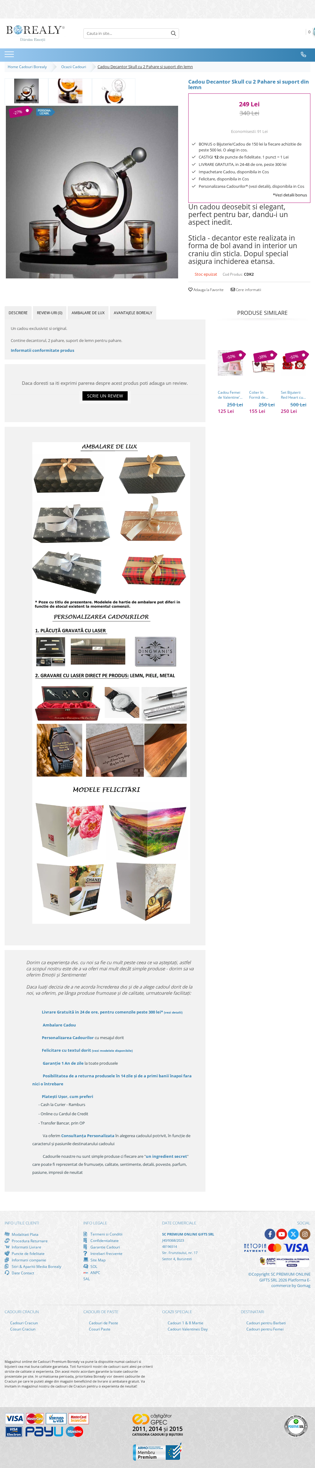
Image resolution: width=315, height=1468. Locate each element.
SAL (86, 1279)
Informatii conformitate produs (42, 350)
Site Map (98, 1259)
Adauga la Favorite (208, 289)
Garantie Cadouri (105, 1246)
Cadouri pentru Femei (264, 1329)
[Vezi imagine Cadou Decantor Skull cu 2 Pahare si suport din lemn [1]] (70, 91)
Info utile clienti (22, 1223)
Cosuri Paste (99, 1329)
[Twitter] (293, 1234)
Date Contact (22, 1272)
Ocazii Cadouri (74, 66)
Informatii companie (28, 1259)
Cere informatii (248, 289)
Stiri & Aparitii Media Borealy (36, 1266)
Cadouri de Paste (103, 1323)
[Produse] (10, 56)
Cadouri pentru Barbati (265, 1323)
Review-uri (49, 312)
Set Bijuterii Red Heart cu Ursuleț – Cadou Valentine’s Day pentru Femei (292, 395)
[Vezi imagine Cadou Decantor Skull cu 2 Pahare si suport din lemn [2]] (113, 91)
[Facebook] (270, 1234)
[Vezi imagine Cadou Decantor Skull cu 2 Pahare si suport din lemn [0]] (26, 91)
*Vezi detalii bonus (290, 195)
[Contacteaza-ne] (304, 54)
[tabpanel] (92, 192)
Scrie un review (105, 396)
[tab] (18, 312)
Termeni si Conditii (106, 1234)
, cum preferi (67, 1096)
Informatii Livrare (26, 1247)
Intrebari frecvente (106, 1253)
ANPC (95, 1272)
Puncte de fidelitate (28, 1253)
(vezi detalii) (173, 1012)
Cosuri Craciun (22, 1329)
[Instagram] (305, 1234)
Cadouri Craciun (23, 1323)
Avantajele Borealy (133, 312)
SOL (93, 1266)
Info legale (95, 1223)
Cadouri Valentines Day (187, 1329)
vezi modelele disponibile (112, 1050)
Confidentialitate (104, 1240)
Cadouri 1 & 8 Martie (185, 1323)
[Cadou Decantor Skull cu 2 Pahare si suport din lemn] (92, 192)
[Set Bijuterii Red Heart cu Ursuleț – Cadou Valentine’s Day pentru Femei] (293, 363)
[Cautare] (173, 33)
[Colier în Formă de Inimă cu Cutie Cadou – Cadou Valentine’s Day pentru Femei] (262, 363)
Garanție (63, 1063)
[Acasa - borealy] (35, 33)
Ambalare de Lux (88, 312)
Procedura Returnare (29, 1240)
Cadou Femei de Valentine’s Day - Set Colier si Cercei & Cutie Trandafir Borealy (230, 395)
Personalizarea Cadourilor (68, 1037)
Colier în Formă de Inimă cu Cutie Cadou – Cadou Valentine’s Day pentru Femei (261, 395)
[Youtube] (281, 1234)
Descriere (18, 312)
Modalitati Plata (24, 1234)
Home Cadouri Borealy (28, 66)
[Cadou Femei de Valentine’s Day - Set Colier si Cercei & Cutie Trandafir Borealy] (230, 363)
